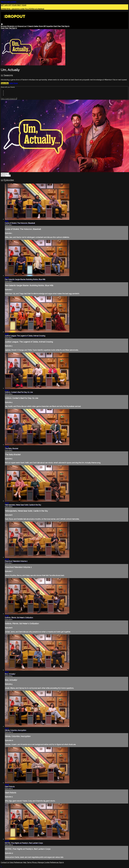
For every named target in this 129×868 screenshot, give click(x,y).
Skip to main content (8, 2)
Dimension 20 (12, 26)
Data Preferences (16, 862)
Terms (29, 862)
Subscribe (5, 83)
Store (41, 26)
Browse (4, 26)
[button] (2, 24)
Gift (44, 26)
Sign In (14, 28)
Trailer (11, 83)
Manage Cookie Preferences (48, 862)
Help (25, 862)
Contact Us (5, 862)
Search (31, 26)
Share (16, 83)
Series (36, 26)
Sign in (67, 26)
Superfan (49, 26)
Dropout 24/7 (22, 26)
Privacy (35, 862)
